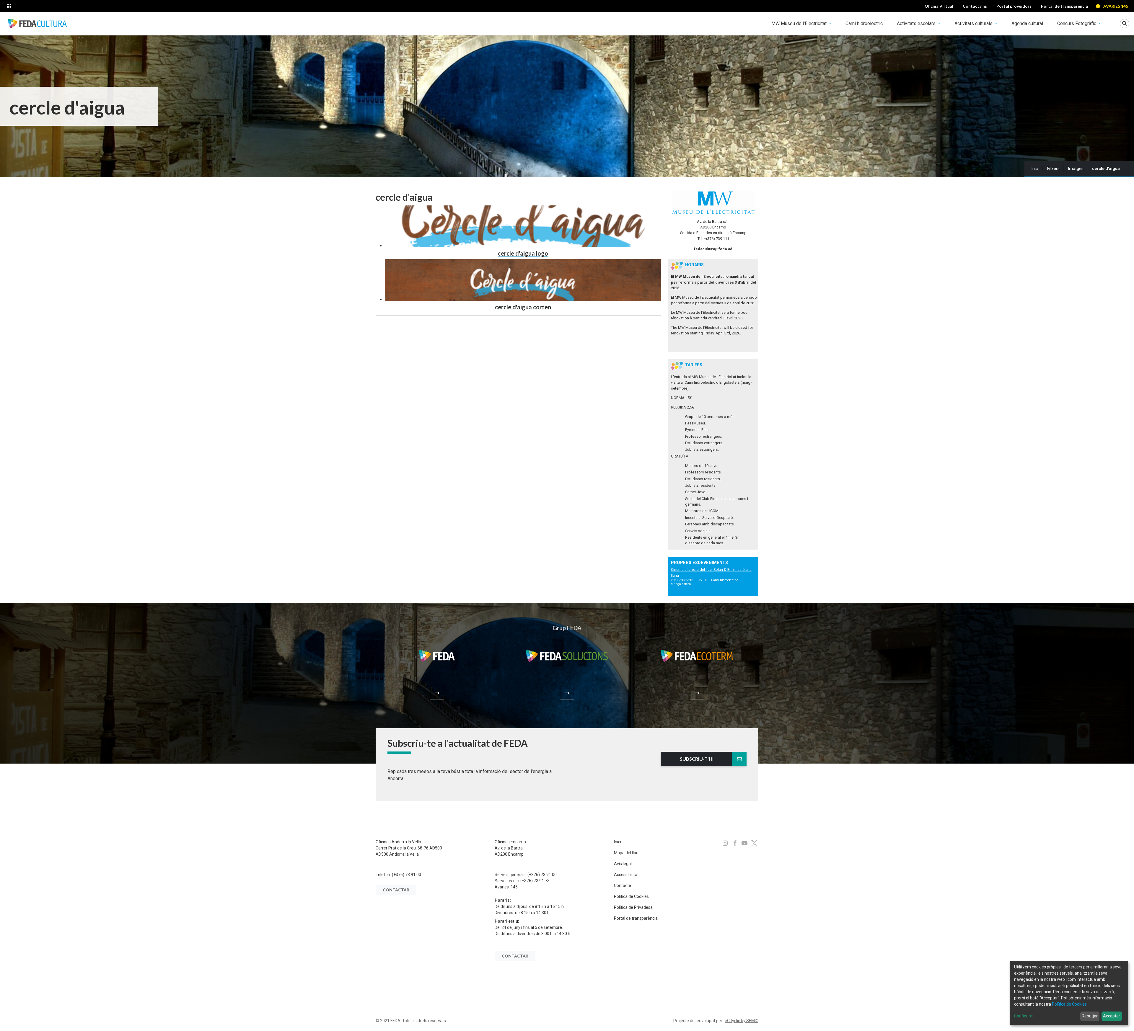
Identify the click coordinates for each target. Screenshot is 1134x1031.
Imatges (1076, 168)
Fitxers (1053, 168)
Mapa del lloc (626, 852)
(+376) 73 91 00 (406, 874)
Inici (1035, 168)
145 (514, 887)
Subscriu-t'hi (696, 759)
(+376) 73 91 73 (535, 880)
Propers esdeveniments (699, 562)
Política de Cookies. (1070, 1004)
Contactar (396, 889)
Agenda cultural (1027, 23)
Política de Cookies (631, 896)
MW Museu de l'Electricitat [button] (799, 23)
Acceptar (1111, 1016)
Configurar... (1025, 1016)
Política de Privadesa (633, 907)
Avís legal (623, 863)
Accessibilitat (626, 874)
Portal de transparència (636, 918)
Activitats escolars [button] (917, 23)
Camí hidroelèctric (864, 23)
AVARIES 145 (1115, 6)
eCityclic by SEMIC (741, 1020)
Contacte (622, 885)
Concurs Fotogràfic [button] (1077, 23)
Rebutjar (1090, 1016)
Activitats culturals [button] (974, 23)
